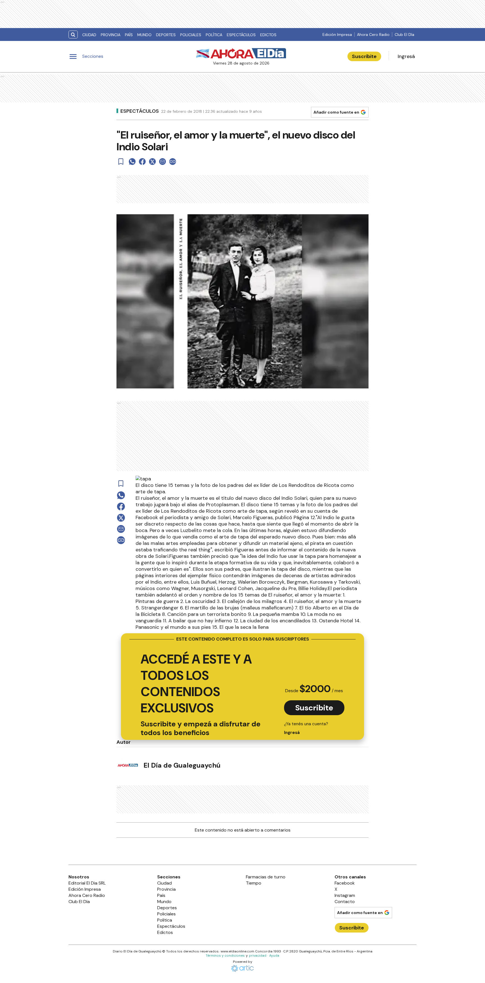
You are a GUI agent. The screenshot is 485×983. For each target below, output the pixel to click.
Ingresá (406, 56)
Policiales (190, 34)
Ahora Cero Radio (373, 34)
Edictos (268, 34)
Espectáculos (241, 34)
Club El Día (404, 34)
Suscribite (364, 56)
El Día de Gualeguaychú (182, 765)
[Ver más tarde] (120, 161)
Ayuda (274, 955)
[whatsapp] (132, 161)
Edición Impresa (337, 34)
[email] (162, 161)
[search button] (73, 35)
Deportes (166, 34)
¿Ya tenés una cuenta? (306, 728)
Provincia (110, 34)
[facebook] (142, 161)
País (129, 34)
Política (214, 34)
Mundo (144, 34)
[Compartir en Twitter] (152, 161)
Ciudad (89, 34)
